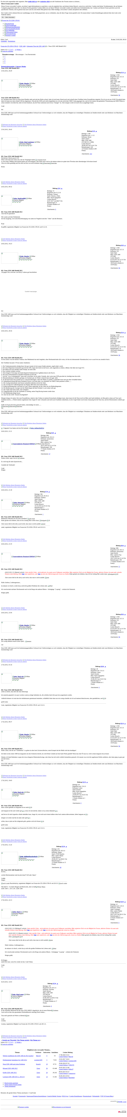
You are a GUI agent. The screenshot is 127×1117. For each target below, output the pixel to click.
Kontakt (15, 1096)
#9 (121, 614)
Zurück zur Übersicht (9, 1040)
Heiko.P (70, 1069)
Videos (15, 32)
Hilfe (12, 30)
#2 (93, 131)
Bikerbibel (71, 1077)
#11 (121, 723)
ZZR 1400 (22, 46)
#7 (46, 491)
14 (47, 1077)
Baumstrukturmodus (8, 66)
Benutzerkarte (87, 1096)
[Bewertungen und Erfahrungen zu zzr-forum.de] (61, 1107)
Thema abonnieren (9, 1086)
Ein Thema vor (35, 1040)
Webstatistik (95, 1096)
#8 (121, 545)
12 (15, 49)
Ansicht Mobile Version (54, 1096)
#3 (58, 188)
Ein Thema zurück (23, 1040)
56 (47, 1068)
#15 (54, 983)
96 (119, 95)
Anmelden (4, 41)
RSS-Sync (65, 1096)
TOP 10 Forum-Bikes (106, 1096)
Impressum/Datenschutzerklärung (36, 1096)
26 (47, 1072)
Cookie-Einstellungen (75, 1096)
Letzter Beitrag (63, 1056)
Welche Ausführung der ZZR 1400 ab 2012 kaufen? (18, 1056)
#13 (62, 846)
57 (49, 454)
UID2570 (71, 1065)
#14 (121, 902)
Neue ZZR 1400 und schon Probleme (14, 1064)
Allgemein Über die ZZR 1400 (36, 46)
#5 (121, 332)
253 (91, 154)
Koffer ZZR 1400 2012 (10, 1072)
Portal (14, 25)
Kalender (17, 29)
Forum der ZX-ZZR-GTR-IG (9, 46)
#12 (83, 782)
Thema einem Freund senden (12, 1084)
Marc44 (38, 1056)
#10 (102, 666)
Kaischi (38, 1064)
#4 (121, 245)
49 (60, 867)
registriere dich (45, 1)
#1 (121, 72)
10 (47, 1064)
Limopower (71, 1073)
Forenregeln (22, 1096)
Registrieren (11, 41)
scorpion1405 (38, 1060)
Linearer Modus (21, 66)
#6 (52, 433)
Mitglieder (17, 27)
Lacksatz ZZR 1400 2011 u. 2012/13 (14, 1077)
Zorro (38, 1068)
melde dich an (32, 1)
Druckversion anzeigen (11, 1083)
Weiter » (19, 49)
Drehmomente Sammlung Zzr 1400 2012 (15, 1060)
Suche (12, 23)
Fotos (14, 34)
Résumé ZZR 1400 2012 (10, 1068)
